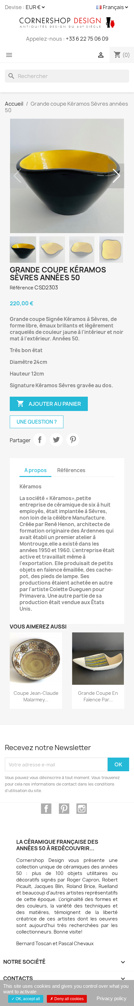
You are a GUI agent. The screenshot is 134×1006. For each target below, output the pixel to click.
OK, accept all (27, 999)
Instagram (81, 808)
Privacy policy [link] (112, 998)
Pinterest (72, 439)
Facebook (46, 808)
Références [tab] (71, 470)
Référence (22, 288)
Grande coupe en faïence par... (98, 696)
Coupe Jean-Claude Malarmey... (36, 696)
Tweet (56, 439)
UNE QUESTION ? (37, 421)
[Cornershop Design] (67, 22)
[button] (116, 176)
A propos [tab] (35, 470)
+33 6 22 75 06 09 (87, 38)
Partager (39, 439)
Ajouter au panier (49, 403)
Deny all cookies (68, 999)
